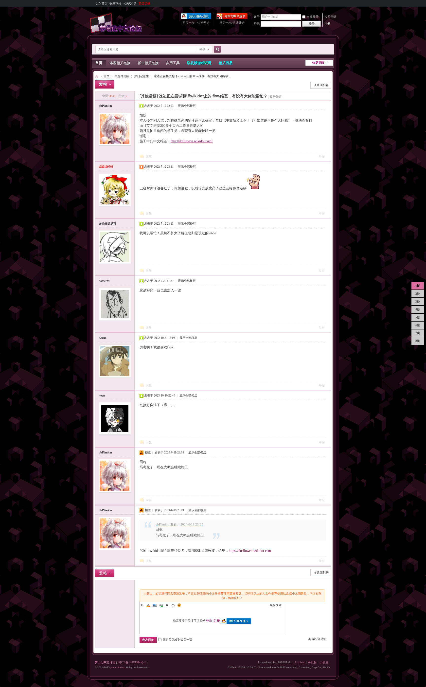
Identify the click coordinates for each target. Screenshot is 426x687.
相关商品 (225, 63)
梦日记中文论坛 (97, 76)
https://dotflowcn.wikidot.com (250, 551)
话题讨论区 (121, 76)
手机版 (312, 662)
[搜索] (216, 49)
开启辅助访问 (330, 3)
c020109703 (106, 166)
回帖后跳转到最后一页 (177, 639)
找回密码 (330, 16)
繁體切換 (144, 3)
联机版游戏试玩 (199, 63)
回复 (149, 156)
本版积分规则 (317, 639)
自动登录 (313, 16)
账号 (257, 16)
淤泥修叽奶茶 (107, 223)
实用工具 (173, 63)
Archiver (299, 662)
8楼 (417, 341)
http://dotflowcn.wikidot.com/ (192, 141)
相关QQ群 (130, 3)
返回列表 (323, 85)
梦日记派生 (141, 76)
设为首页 (101, 3)
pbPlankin (105, 106)
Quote (166, 605)
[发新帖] (104, 84)
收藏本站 (115, 3)
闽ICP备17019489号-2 (132, 662)
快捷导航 (318, 62)
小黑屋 (324, 662)
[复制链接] (275, 96)
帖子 (202, 49)
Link (160, 605)
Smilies (179, 605)
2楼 (417, 293)
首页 (98, 63)
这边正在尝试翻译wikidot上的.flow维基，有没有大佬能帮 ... (192, 76)
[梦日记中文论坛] (117, 32)
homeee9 (104, 281)
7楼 (417, 333)
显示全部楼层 (187, 106)
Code (173, 605)
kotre (102, 395)
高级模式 (276, 605)
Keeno (102, 338)
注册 (327, 23)
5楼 (417, 317)
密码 (257, 23)
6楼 (417, 325)
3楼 (417, 301)
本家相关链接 (120, 63)
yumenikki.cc (117, 667)
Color (148, 605)
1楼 (417, 286)
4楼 (417, 309)
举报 (322, 156)
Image (154, 605)
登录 (209, 620)
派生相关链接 (148, 63)
